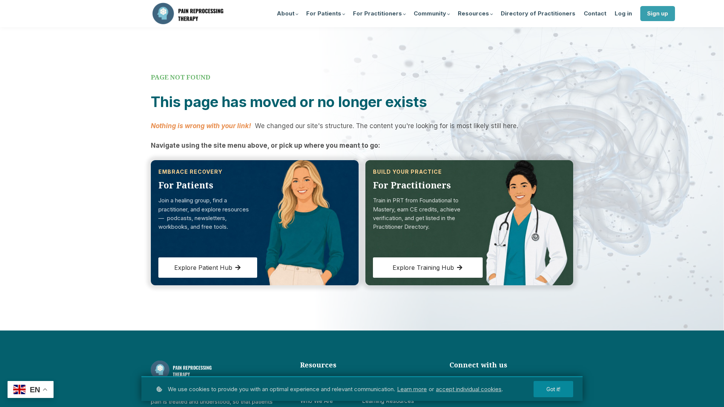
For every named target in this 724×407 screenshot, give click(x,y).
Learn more (412, 389)
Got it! (553, 389)
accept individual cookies (469, 389)
